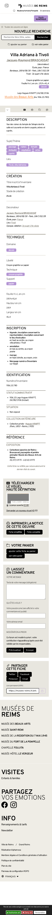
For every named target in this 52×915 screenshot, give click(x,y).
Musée (41, 18)
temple (34, 147)
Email (25, 679)
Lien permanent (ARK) (14, 686)
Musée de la (24, 735)
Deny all (28, 912)
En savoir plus (45, 11)
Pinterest (13, 679)
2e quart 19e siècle (30, 226)
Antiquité (13, 150)
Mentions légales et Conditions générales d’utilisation (24, 855)
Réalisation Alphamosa (11, 850)
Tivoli (13, 222)
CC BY (26, 505)
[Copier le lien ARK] (42, 691)
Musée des (19, 97)
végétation (26, 150)
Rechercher (42, 37)
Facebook (24, 674)
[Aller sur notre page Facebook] (4, 805)
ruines (23, 147)
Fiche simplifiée (15, 532)
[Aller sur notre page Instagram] (13, 805)
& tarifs (14, 824)
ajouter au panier (19, 44)
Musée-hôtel (17, 753)
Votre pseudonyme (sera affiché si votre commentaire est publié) (22, 610)
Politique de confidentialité (12, 860)
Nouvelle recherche (32, 31)
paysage (12, 147)
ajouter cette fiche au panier (22, 551)
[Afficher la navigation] (6, 6)
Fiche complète (33, 532)
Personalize (40, 912)
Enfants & (10, 778)
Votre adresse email (14, 622)
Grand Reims (24, 844)
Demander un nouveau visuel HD (20, 510)
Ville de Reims (7, 844)
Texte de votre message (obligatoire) (21, 582)
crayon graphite (16, 274)
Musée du (20, 741)
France (20, 219)
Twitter (12, 674)
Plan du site (6, 866)
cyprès (12, 153)
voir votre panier (41, 44)
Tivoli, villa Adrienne (17, 165)
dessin (44, 87)
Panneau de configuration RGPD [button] (15, 871)
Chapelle (12, 747)
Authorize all (14, 912)
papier (11, 283)
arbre (37, 150)
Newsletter (7, 830)
